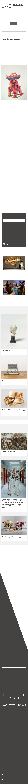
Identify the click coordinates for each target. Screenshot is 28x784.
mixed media (5, 157)
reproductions (12, 563)
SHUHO (4, 413)
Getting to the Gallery (10, 772)
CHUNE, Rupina (11, 57)
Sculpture (5, 149)
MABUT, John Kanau (11, 48)
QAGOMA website (7, 737)
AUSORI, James (11, 50)
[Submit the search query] (3, 28)
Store (3, 739)
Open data (4, 735)
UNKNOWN (5, 453)
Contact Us (7, 777)
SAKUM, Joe (11, 59)
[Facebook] (4, 244)
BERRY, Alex (11, 43)
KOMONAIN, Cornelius (11, 52)
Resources (20, 23)
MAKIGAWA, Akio (7, 382)
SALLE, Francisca (11, 54)
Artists (13, 18)
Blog (16, 735)
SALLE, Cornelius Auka (11, 61)
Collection (12, 11)
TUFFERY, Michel (7, 539)
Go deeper (22, 18)
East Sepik (5, 174)
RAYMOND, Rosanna (7, 509)
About (16, 737)
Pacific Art (5, 132)
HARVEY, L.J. (5, 352)
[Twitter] (7, 244)
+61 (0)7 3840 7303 (9, 774)
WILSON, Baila (11, 45)
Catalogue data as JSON (10, 236)
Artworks (5, 18)
